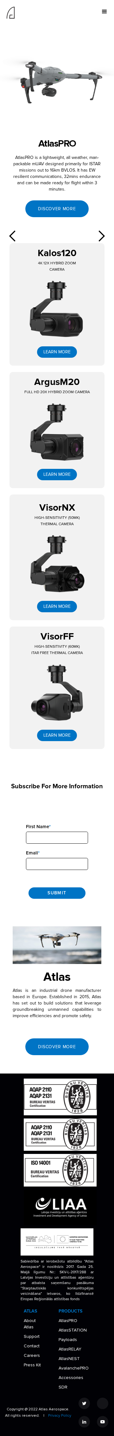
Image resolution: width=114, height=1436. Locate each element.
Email (33, 853)
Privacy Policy (59, 1415)
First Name (38, 826)
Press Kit (32, 1365)
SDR (63, 1387)
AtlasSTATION (73, 1330)
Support (32, 1336)
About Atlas (30, 1324)
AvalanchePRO (74, 1368)
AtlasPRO (68, 1320)
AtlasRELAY (70, 1349)
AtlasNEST (69, 1358)
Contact (32, 1346)
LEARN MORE (57, 352)
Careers (32, 1355)
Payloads (68, 1339)
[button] (104, 12)
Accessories (71, 1377)
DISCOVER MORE (57, 208)
